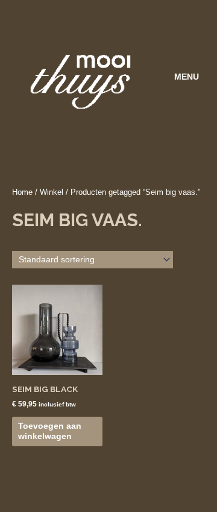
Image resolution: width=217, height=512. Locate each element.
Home (22, 192)
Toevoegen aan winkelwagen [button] (49, 431)
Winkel (51, 192)
